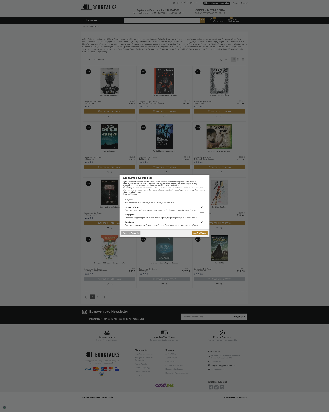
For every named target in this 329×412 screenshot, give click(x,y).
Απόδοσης (129, 222)
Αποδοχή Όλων (199, 233)
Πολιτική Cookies (130, 194)
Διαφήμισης (130, 215)
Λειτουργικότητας (132, 207)
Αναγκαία (129, 200)
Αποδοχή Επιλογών (131, 233)
